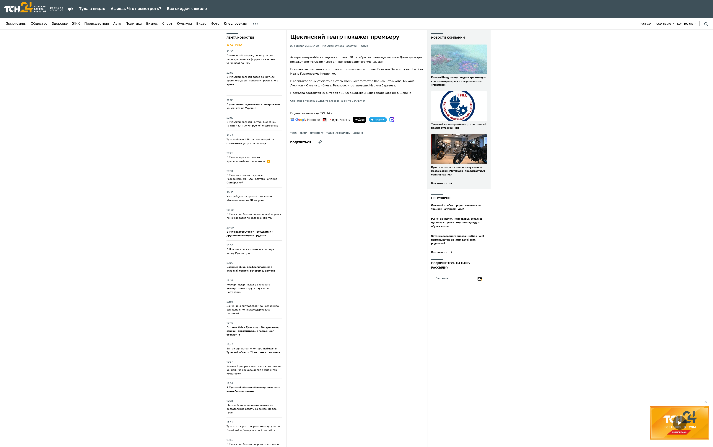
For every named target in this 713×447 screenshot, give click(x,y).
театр (303, 133)
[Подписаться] (480, 278)
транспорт (316, 133)
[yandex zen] (359, 120)
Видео (201, 23)
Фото (215, 23)
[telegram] (378, 119)
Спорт (167, 23)
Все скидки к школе (187, 9)
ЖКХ (76, 23)
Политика (134, 23)
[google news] (305, 120)
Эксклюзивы (16, 23)
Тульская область (338, 133)
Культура (184, 23)
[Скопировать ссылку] (320, 142)
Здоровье (60, 23)
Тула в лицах (92, 9)
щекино (358, 133)
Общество (39, 23)
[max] (391, 119)
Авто (117, 23)
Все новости (439, 183)
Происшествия (96, 23)
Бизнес (152, 23)
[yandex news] (336, 119)
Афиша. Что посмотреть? (136, 9)
